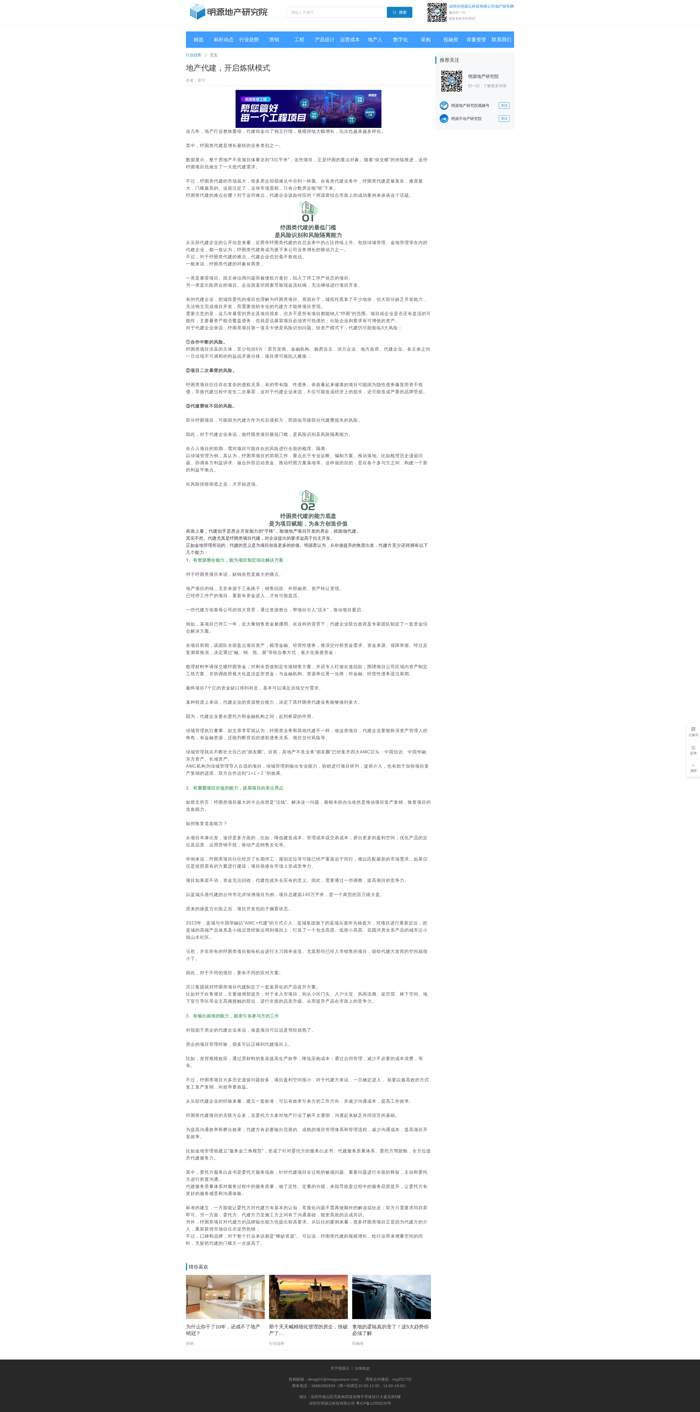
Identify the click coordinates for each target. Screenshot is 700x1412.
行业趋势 (249, 39)
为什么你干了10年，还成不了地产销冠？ (223, 1330)
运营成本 (350, 39)
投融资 (451, 39)
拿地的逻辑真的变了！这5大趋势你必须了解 (390, 1330)
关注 (504, 105)
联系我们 (501, 39)
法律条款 (362, 1368)
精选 (198, 39)
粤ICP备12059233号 (373, 1403)
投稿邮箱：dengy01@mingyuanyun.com (324, 1379)
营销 (274, 39)
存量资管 (476, 39)
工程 (299, 39)
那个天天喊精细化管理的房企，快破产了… (308, 1330)
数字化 (400, 39)
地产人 (375, 39)
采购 (426, 39)
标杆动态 (224, 39)
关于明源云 (339, 1368)
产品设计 (325, 39)
